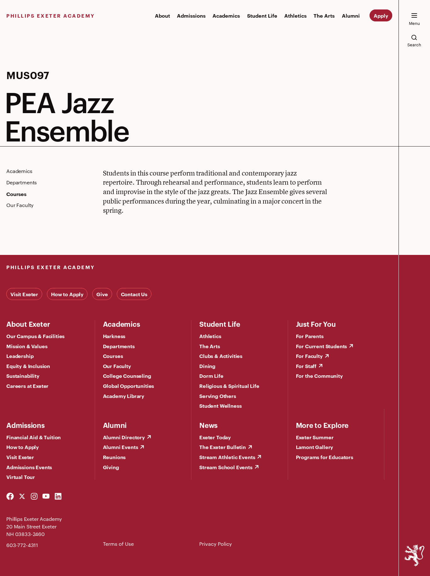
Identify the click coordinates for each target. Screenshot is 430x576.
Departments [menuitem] (21, 182)
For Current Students (321, 346)
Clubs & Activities (220, 355)
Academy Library (123, 395)
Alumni (351, 15)
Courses (113, 355)
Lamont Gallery (314, 446)
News (208, 424)
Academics (226, 15)
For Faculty (309, 355)
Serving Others (217, 395)
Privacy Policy (215, 543)
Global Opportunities (128, 385)
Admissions (191, 15)
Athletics (295, 15)
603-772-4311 (22, 545)
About (162, 15)
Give (102, 294)
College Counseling (127, 375)
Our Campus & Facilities (35, 335)
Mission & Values (26, 346)
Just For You (316, 323)
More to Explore (322, 424)
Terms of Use (118, 543)
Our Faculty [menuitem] (20, 205)
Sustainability (22, 375)
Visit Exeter (24, 294)
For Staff (306, 365)
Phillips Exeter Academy (50, 15)
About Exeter (28, 323)
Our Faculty (117, 365)
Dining (207, 365)
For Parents (310, 335)
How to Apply (67, 294)
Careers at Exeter (27, 385)
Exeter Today (215, 437)
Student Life (262, 15)
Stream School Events (225, 467)
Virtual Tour (20, 476)
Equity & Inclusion (28, 365)
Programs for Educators (324, 456)
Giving (111, 467)
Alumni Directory (124, 437)
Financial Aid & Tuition (33, 437)
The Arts (324, 15)
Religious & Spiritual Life (229, 385)
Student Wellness (220, 405)
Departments (119, 346)
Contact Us (134, 294)
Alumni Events (120, 446)
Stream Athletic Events (227, 456)
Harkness (114, 335)
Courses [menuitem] (16, 193)
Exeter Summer (315, 437)
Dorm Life (211, 375)
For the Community (319, 375)
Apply (381, 15)
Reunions (114, 456)
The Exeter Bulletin (222, 446)
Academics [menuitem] (19, 171)
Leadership (19, 355)
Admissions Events (29, 467)
